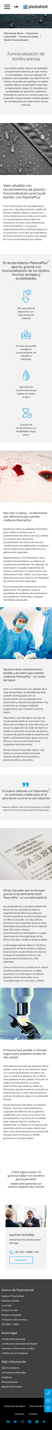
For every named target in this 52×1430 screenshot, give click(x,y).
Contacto (21, 1260)
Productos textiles (29, 36)
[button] (16, 7)
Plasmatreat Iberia (14, 33)
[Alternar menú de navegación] (7, 7)
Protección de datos (14, 1406)
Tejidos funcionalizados (16, 39)
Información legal (39, 1406)
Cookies (33, 1413)
